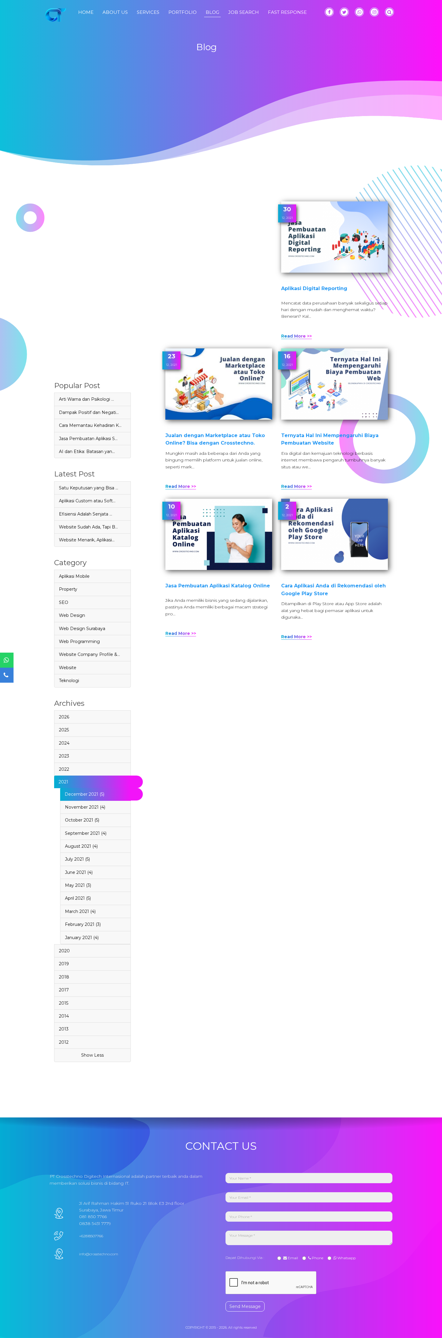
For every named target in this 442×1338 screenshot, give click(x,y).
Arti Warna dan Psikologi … (86, 399)
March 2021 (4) (80, 911)
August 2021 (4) (81, 846)
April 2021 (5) (78, 898)
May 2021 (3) (78, 885)
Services (148, 12)
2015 (63, 1003)
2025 (64, 730)
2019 (64, 963)
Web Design (72, 615)
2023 (64, 756)
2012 (64, 1042)
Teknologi (69, 680)
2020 (64, 951)
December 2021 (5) (84, 794)
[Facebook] (329, 12)
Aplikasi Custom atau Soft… (87, 501)
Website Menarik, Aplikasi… (87, 540)
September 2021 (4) (85, 833)
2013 (64, 1029)
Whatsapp (346, 1258)
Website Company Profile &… (89, 654)
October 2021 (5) (82, 820)
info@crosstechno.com (98, 1254)
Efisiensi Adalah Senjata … (85, 514)
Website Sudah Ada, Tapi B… (88, 527)
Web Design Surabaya (82, 628)
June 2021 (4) (79, 872)
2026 (64, 717)
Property (68, 589)
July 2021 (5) (77, 859)
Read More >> (296, 336)
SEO (63, 602)
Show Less (92, 1055)
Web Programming (79, 641)
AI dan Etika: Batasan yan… (87, 451)
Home (86, 12)
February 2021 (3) (83, 924)
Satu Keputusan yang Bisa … (88, 488)
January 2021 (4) (82, 937)
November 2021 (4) (85, 807)
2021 (63, 782)
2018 (64, 977)
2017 (64, 990)
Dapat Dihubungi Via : (246, 1257)
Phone (317, 1258)
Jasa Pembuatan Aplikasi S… (88, 438)
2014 (64, 1016)
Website (67, 667)
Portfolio (182, 12)
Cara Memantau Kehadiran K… (90, 425)
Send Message (245, 1306)
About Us (115, 12)
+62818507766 (91, 1236)
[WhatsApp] (359, 12)
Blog (212, 12)
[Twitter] (344, 12)
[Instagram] (374, 12)
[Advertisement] (92, 291)
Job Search (243, 12)
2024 (64, 743)
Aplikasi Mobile (74, 576)
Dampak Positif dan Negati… (89, 412)
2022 (64, 769)
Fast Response (287, 12)
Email (292, 1258)
